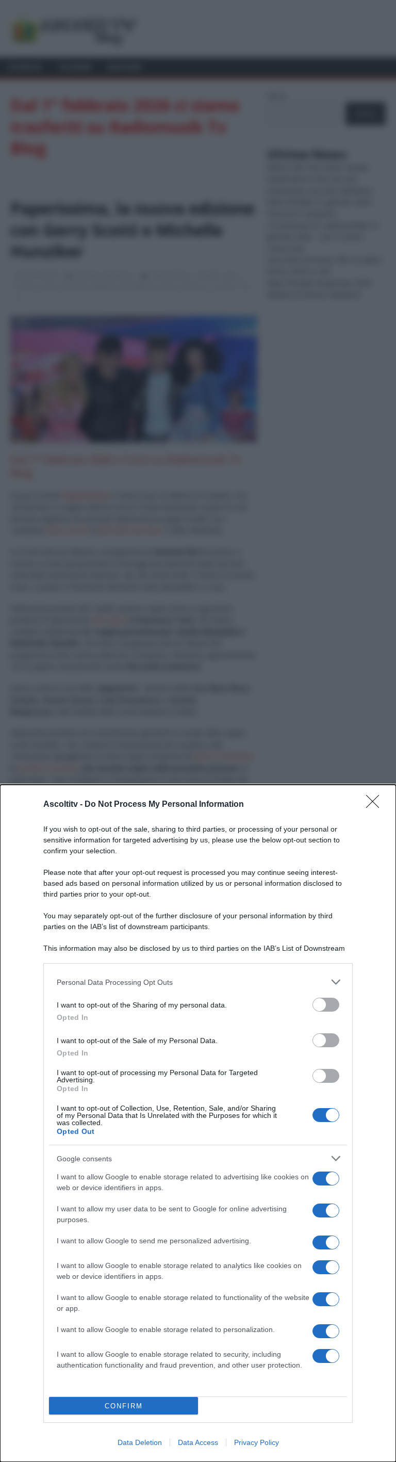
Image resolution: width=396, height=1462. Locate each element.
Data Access (198, 1442)
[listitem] (198, 982)
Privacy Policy (256, 1442)
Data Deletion (140, 1442)
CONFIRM (124, 1406)
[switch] (325, 1005)
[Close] (376, 805)
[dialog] (198, 1123)
